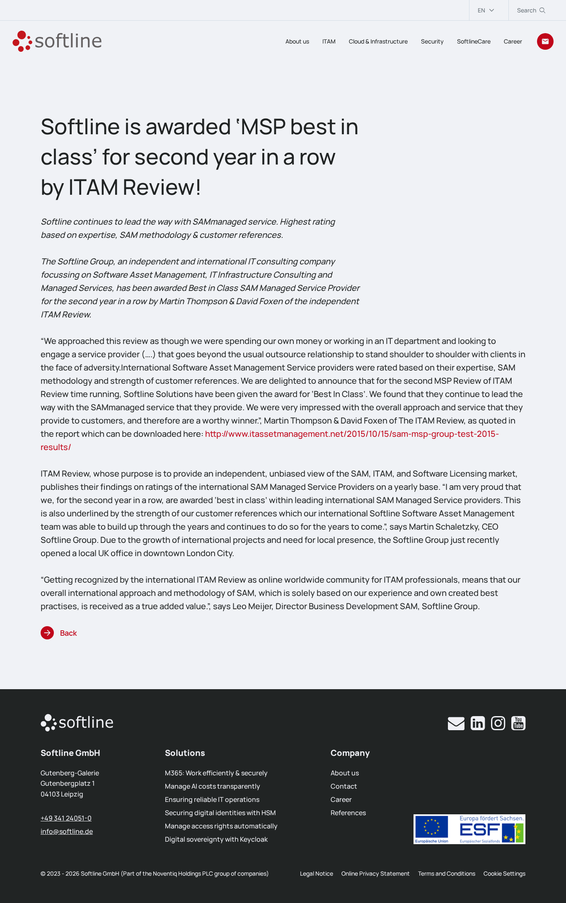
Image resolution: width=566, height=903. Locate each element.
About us (297, 41)
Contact (344, 786)
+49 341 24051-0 (66, 818)
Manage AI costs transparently (212, 786)
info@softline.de (67, 831)
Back (68, 633)
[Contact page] (545, 41)
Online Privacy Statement (375, 873)
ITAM (329, 41)
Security (432, 41)
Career (513, 41)
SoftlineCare (474, 41)
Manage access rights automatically (221, 825)
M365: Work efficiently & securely (216, 772)
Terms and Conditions (446, 873)
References (348, 812)
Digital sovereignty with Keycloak (216, 839)
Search (526, 10)
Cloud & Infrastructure (378, 41)
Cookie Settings (504, 873)
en (481, 10)
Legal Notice (316, 873)
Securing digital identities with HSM (220, 812)
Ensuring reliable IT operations (212, 799)
